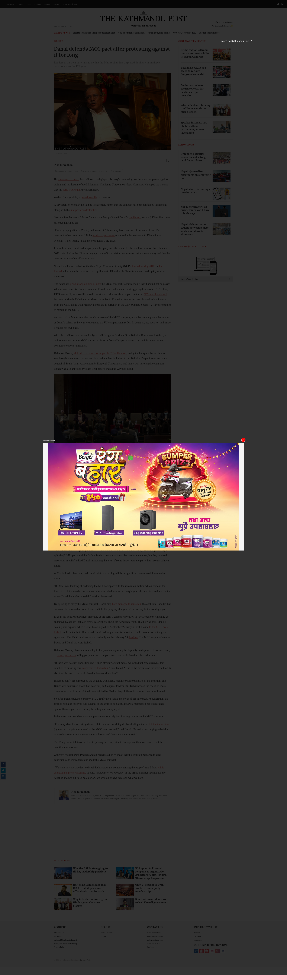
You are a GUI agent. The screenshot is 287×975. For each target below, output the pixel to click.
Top (281, 952)
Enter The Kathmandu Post (235, 41)
